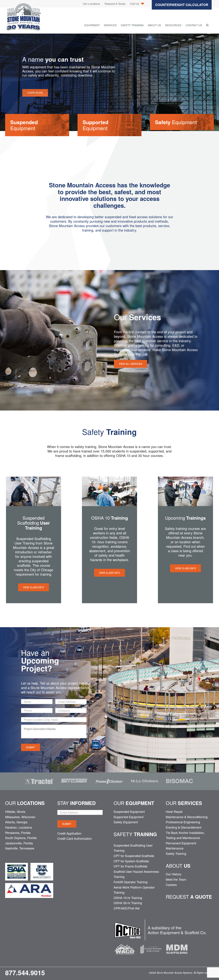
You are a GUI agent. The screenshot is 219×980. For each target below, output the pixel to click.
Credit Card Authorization (74, 838)
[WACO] (125, 943)
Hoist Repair (174, 811)
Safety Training (176, 853)
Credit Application (69, 833)
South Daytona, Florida (21, 837)
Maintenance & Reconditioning (187, 817)
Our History (173, 874)
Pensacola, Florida (17, 832)
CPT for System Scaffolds (131, 861)
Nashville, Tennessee (19, 848)
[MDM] (177, 943)
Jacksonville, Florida (19, 843)
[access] (151, 943)
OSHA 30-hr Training (128, 903)
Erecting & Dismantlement (183, 827)
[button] (207, 25)
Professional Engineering (183, 822)
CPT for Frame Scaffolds (130, 866)
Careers (171, 884)
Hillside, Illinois (15, 811)
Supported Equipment (129, 817)
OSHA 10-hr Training (128, 897)
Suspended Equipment (129, 811)
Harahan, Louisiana (18, 827)
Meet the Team (176, 879)
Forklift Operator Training (130, 882)
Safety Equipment (126, 822)
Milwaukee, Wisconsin (20, 817)
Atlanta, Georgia (16, 822)
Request (189, 896)
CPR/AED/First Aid (126, 908)
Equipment (24, 125)
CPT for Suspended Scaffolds (134, 855)
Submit (30, 747)
